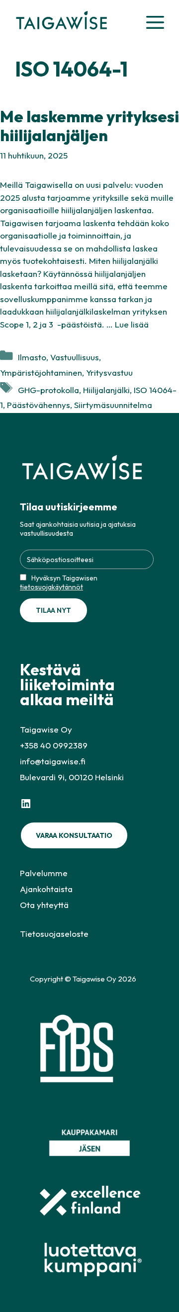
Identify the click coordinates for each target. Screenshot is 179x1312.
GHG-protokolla (48, 390)
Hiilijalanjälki (106, 390)
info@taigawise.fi (53, 761)
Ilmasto (32, 357)
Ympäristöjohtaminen (41, 372)
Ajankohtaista (46, 889)
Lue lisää (132, 324)
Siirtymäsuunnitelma (113, 405)
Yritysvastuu (109, 372)
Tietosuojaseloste (54, 933)
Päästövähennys (38, 405)
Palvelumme (44, 873)
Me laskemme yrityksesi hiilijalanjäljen (89, 125)
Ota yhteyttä (44, 905)
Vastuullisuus (74, 357)
